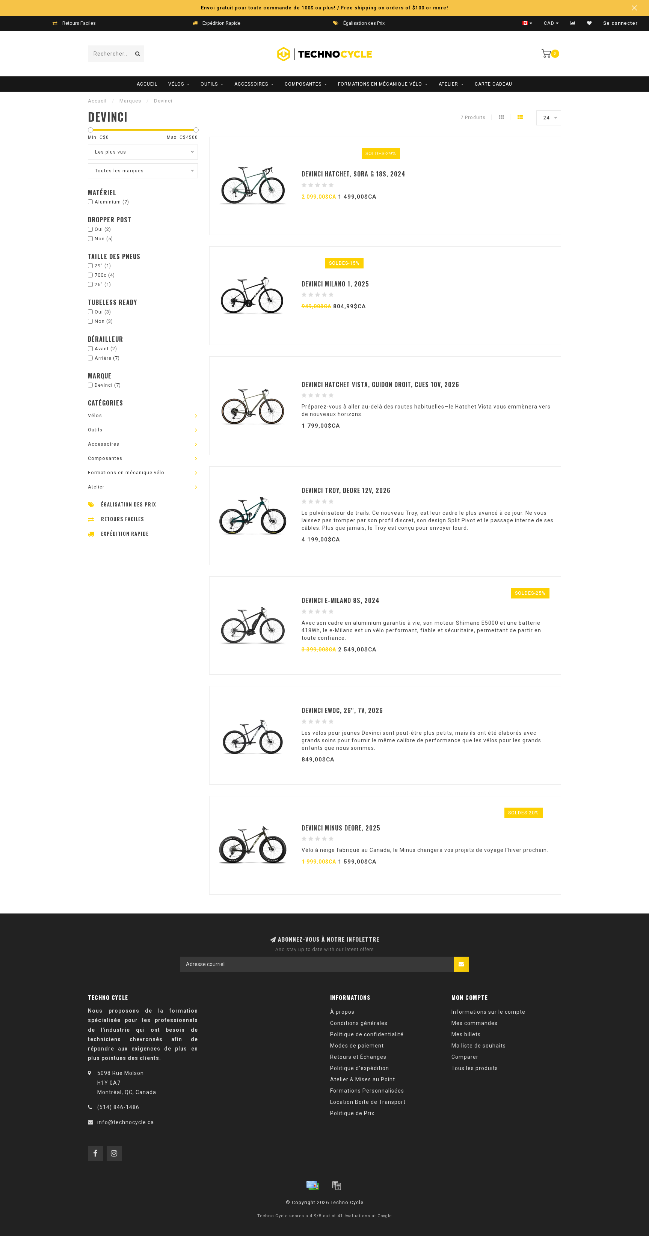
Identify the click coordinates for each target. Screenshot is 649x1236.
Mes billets (466, 1034)
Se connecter (620, 23)
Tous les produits (474, 1068)
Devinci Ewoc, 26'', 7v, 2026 (342, 710)
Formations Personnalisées (367, 1091)
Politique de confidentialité (367, 1034)
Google (384, 1216)
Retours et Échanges (358, 1057)
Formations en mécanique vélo (380, 84)
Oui (103, 229)
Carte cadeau (493, 84)
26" (103, 284)
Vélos (176, 84)
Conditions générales (359, 1023)
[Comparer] (573, 23)
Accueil (147, 84)
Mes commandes (474, 1023)
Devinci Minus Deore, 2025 (341, 827)
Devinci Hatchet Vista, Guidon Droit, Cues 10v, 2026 (380, 384)
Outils (209, 84)
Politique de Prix (352, 1113)
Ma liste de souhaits (478, 1046)
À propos (342, 1012)
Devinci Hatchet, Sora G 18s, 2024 (354, 173)
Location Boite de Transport (368, 1102)
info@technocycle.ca (125, 1122)
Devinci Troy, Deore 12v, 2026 (346, 490)
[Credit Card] (312, 1185)
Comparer (464, 1057)
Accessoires (251, 84)
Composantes (303, 84)
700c (105, 275)
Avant (106, 348)
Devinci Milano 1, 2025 (335, 283)
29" (103, 265)
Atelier (448, 84)
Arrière (107, 358)
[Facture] (336, 1185)
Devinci (108, 385)
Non (104, 238)
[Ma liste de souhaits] (589, 23)
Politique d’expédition (359, 1068)
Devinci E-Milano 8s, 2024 (341, 600)
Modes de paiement (357, 1046)
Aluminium (112, 202)
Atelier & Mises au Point (362, 1079)
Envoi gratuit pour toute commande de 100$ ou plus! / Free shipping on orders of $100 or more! (324, 8)
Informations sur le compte (488, 1012)
